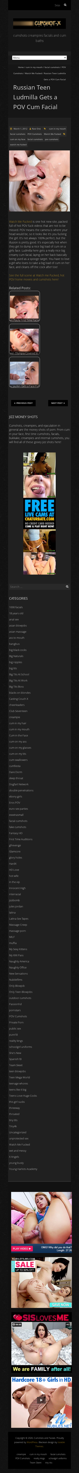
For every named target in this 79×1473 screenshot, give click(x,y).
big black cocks (18, 650)
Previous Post (24, 403)
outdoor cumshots (20, 998)
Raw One (36, 128)
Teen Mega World (19, 1077)
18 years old (16, 613)
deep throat (16, 778)
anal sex (14, 619)
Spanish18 (15, 1059)
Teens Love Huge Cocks (23, 1095)
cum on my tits (17, 754)
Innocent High (17, 888)
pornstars (15, 1010)
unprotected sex (18, 1138)
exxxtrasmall (16, 815)
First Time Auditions (20, 839)
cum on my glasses (20, 747)
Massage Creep (18, 925)
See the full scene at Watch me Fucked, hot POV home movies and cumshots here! (36, 277)
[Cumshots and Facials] (39, 20)
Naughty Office (18, 967)
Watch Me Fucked (33, 73)
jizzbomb (14, 900)
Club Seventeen (18, 711)
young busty (16, 1163)
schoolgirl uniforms (20, 1047)
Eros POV (14, 802)
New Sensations (18, 973)
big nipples (15, 662)
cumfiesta (14, 766)
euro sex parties (18, 808)
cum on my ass (18, 741)
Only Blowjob (17, 986)
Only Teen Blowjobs (20, 992)
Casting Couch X (18, 699)
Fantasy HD (15, 833)
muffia (13, 943)
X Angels (14, 1157)
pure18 (13, 1034)
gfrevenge (15, 845)
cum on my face (17, 139)
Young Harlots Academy (23, 1169)
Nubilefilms (15, 979)
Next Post (57, 403)
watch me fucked (18, 144)
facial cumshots (52, 67)
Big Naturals (16, 656)
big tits (13, 668)
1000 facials (16, 607)
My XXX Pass (16, 955)
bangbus (14, 644)
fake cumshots (17, 827)
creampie (14, 717)
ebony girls (15, 796)
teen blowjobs (17, 1071)
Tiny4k (13, 1126)
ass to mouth (17, 638)
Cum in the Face (18, 735)
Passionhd (15, 1004)
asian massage (17, 631)
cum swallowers (18, 760)
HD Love (14, 870)
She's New (15, 1053)
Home (21, 67)
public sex (15, 1028)
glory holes (15, 857)
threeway (14, 1108)
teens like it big (17, 1089)
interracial (15, 894)
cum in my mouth (34, 67)
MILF (12, 937)
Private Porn (16, 1022)
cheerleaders (17, 705)
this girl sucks (17, 1102)
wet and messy (17, 1150)
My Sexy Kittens (18, 949)
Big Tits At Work (18, 680)
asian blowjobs (18, 625)
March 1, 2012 (20, 128)
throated (14, 1114)
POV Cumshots (35, 134)
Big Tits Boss (16, 686)
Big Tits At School (19, 674)
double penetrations (21, 790)
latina (12, 912)
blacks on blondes (20, 692)
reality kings (16, 1041)
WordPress (32, 1442)
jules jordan (16, 906)
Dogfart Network (18, 784)
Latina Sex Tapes (18, 918)
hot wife (13, 876)
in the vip (14, 882)
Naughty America (19, 961)
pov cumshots (51, 139)
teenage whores (18, 1083)
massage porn (17, 931)
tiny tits (13, 1120)
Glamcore (14, 851)
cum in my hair (17, 723)
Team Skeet (15, 1065)
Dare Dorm (15, 772)
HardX (12, 863)
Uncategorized (17, 1132)
